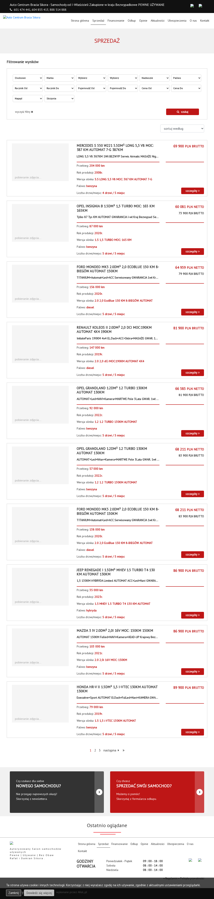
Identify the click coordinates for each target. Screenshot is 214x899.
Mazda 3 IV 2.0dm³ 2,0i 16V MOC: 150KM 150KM (115, 630)
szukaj (184, 112)
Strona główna (81, 20)
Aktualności (157, 20)
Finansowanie (116, 20)
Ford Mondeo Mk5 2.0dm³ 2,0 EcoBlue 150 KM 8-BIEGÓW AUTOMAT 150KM (118, 269)
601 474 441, (22, 10)
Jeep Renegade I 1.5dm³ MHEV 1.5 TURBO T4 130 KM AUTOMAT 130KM (116, 572)
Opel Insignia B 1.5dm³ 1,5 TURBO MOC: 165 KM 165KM (116, 208)
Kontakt (204, 20)
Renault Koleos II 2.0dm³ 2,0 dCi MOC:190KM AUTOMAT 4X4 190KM (114, 329)
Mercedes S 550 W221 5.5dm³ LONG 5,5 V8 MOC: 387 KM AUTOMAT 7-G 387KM (115, 147)
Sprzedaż (98, 20)
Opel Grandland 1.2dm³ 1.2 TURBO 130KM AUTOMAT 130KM (112, 390)
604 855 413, (40, 10)
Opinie (143, 20)
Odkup (132, 20)
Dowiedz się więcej (39, 893)
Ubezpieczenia (177, 20)
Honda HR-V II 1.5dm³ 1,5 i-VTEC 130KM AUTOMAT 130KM (117, 689)
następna (110, 750)
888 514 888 (58, 10)
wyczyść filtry (23, 112)
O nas (193, 20)
